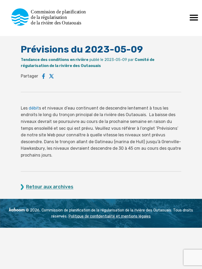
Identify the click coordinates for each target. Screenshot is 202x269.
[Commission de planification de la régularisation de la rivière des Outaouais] (50, 24)
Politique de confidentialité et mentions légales (109, 216)
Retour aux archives (49, 187)
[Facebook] (43, 76)
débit (34, 108)
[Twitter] (51, 76)
